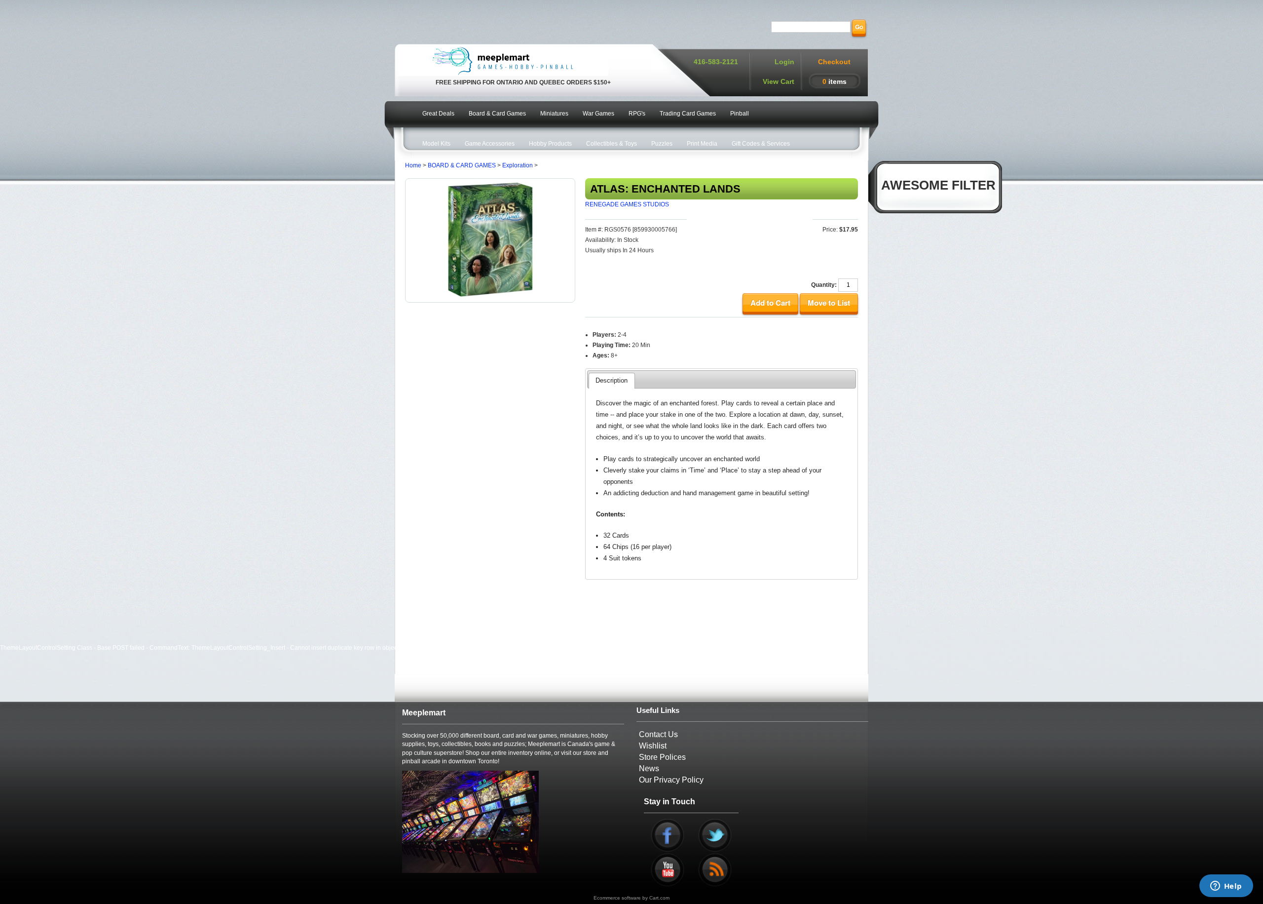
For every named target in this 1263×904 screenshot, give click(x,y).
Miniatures (554, 113)
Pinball (739, 113)
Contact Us (658, 734)
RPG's (637, 113)
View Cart (778, 81)
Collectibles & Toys (611, 143)
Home (413, 165)
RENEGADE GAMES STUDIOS (627, 204)
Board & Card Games (497, 113)
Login (784, 62)
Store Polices (662, 757)
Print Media (702, 143)
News (649, 768)
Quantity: (824, 284)
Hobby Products (550, 143)
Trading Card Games (688, 113)
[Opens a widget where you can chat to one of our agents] (1226, 886)
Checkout (834, 62)
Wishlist (653, 746)
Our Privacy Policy (671, 780)
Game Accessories (490, 143)
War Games (598, 113)
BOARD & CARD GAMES (462, 165)
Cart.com (659, 898)
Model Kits (436, 143)
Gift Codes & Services (761, 143)
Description (611, 380)
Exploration (517, 165)
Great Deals (438, 113)
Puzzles (661, 143)
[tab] (611, 381)
